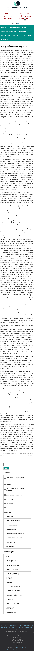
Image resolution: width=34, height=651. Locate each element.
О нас (24, 27)
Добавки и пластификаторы (15, 533)
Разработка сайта (11, 649)
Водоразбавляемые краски (13, 46)
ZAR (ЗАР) (9, 578)
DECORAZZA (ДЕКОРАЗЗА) (14, 591)
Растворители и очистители (15, 538)
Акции (30, 35)
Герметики (9, 516)
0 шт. (20, 23)
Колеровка (22, 31)
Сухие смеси (10, 546)
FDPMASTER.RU (21, 647)
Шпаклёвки (9, 503)
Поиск (6, 468)
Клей (7, 508)
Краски (8, 484)
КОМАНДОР (10, 582)
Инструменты (10, 542)
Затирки (8, 512)
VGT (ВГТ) (9, 599)
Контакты (4, 39)
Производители (14, 27)
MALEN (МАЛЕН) (11, 561)
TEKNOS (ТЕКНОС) (12, 569)
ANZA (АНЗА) (10, 608)
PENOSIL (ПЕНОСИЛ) (12, 603)
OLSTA (8, 556)
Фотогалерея (5, 35)
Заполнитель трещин (13, 521)
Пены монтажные (11, 525)
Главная (3, 27)
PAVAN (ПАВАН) (11, 612)
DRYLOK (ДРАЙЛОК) (12, 574)
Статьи (23, 35)
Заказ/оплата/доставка (8, 31)
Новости (15, 35)
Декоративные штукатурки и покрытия (15, 479)
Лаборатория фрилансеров (21, 649)
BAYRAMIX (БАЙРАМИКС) (14, 595)
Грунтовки (9, 499)
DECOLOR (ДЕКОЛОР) (13, 586)
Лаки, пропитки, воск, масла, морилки (15, 490)
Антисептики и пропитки (14, 495)
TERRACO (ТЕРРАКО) (12, 565)
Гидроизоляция (11, 529)
